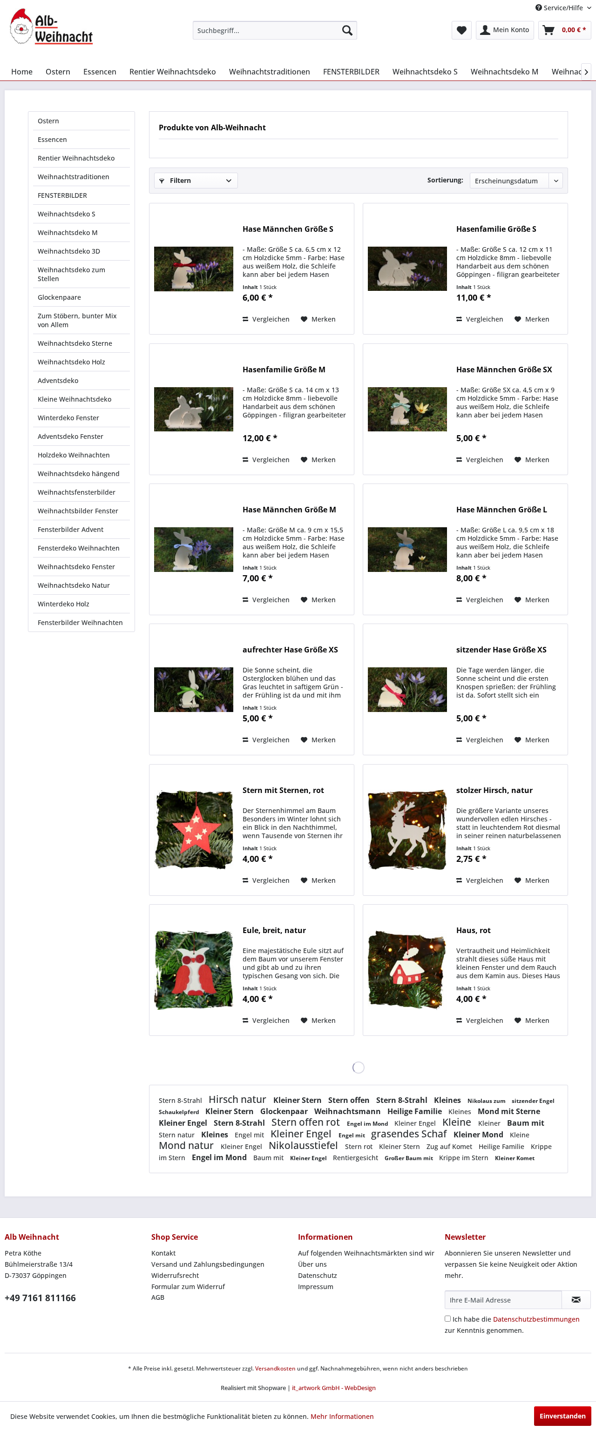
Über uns (312, 1264)
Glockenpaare (59, 297)
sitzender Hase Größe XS (501, 650)
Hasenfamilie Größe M (284, 370)
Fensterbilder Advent (70, 529)
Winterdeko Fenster (68, 417)
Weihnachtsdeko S (66, 213)
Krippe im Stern (464, 1157)
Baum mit (525, 1123)
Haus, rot (473, 930)
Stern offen (350, 1100)
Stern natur (177, 1134)
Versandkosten (275, 1368)
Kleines (448, 1100)
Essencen (52, 139)
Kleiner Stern (298, 1100)
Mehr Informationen (342, 1416)
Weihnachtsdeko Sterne (75, 343)
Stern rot (359, 1146)
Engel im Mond (368, 1124)
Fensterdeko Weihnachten (79, 548)
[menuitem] (275, 30)
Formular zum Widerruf (188, 1286)
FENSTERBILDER (62, 195)
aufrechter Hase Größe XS (290, 650)
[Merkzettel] (462, 30)
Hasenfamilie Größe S (496, 229)
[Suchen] (347, 30)
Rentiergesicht (356, 1157)
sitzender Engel (533, 1101)
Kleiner (490, 1123)
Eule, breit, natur (274, 930)
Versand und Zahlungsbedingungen (207, 1264)
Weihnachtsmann (348, 1111)
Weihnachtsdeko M (68, 232)
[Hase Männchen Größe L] (407, 549)
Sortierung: (445, 179)
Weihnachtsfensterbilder (76, 492)
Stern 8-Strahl (181, 1100)
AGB (157, 1297)
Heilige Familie (415, 1111)
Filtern (179, 180)
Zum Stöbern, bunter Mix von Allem (77, 320)
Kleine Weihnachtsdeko (74, 399)
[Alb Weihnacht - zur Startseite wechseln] (51, 26)
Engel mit (250, 1134)
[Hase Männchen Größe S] (193, 269)
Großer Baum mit (409, 1158)
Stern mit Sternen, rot (283, 790)
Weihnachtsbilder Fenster (78, 510)
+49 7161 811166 (40, 1298)
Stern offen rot (306, 1122)
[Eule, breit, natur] (193, 970)
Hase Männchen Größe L (501, 510)
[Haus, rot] (407, 970)
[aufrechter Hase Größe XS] (193, 689)
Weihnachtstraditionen (73, 176)
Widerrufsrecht (175, 1275)
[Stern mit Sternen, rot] (193, 830)
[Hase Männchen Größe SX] (407, 409)
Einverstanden (563, 1415)
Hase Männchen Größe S (288, 229)
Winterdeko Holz (63, 603)
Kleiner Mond (479, 1134)
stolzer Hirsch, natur (494, 790)
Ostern (48, 120)
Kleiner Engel (184, 1123)
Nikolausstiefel (304, 1145)
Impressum (315, 1286)
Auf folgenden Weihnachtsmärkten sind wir (366, 1253)
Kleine (458, 1122)
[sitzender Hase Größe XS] (407, 689)
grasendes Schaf (410, 1133)
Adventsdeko (58, 380)
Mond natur (187, 1145)
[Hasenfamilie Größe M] (193, 409)
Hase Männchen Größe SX (504, 370)
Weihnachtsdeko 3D (69, 251)
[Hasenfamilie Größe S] (407, 269)
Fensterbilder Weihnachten (80, 622)
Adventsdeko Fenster (70, 436)
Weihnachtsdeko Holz (71, 361)
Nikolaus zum (487, 1101)
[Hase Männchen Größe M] (193, 549)
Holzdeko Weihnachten (74, 454)
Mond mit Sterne (509, 1111)
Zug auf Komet (450, 1146)
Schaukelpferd (180, 1112)
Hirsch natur (239, 1099)
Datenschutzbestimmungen (536, 1319)
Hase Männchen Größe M (289, 510)
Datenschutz (317, 1275)
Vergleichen (270, 319)
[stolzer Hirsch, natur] (407, 830)
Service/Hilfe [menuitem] (563, 7)
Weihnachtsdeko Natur (74, 585)
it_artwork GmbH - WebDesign (334, 1388)
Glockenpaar (285, 1111)
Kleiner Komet (515, 1158)
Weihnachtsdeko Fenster (76, 566)
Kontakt (163, 1253)
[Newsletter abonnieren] (576, 1299)
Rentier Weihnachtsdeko (76, 158)
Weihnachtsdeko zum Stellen (71, 274)
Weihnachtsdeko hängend (79, 473)
